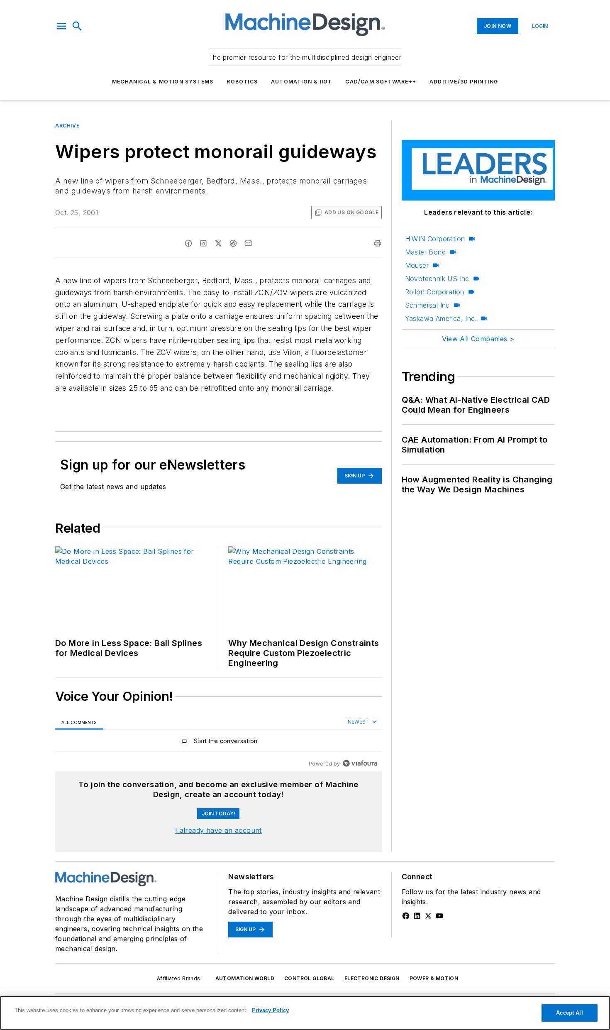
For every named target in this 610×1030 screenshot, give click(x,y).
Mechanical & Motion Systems (162, 81)
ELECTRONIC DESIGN (372, 978)
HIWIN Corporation (435, 239)
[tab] (79, 722)
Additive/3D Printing (463, 81)
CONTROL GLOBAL (309, 978)
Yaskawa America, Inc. (441, 318)
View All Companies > (478, 339)
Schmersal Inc (427, 305)
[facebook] (188, 243)
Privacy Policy (270, 1010)
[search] (77, 26)
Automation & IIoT (301, 81)
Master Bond (425, 252)
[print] (377, 243)
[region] (218, 742)
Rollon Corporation (434, 292)
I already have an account (218, 830)
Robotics (242, 81)
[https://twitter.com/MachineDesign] (428, 916)
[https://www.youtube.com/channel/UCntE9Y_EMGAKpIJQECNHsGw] (439, 916)
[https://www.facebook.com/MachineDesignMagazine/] (406, 916)
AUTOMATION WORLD (244, 978)
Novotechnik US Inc (437, 278)
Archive (67, 125)
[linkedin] (203, 243)
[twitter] (218, 243)
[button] (61, 26)
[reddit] (233, 243)
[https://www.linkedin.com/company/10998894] (417, 916)
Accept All (569, 1013)
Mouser (417, 265)
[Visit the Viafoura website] (360, 763)
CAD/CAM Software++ (380, 81)
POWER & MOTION (434, 978)
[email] (248, 243)
